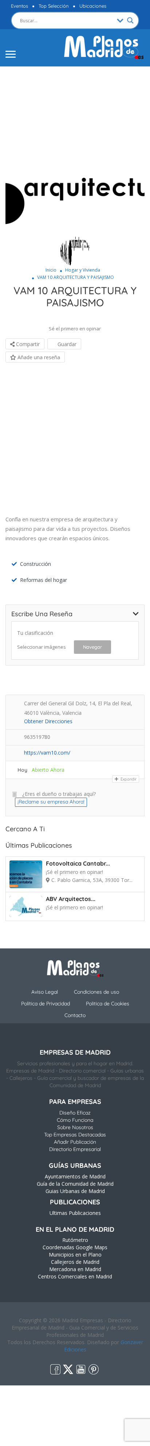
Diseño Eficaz (75, 1112)
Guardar (66, 344)
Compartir (27, 344)
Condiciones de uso (96, 992)
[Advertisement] (75, 118)
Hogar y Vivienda (82, 270)
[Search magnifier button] (130, 20)
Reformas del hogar (43, 579)
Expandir (128, 779)
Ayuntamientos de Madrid (75, 1176)
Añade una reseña (38, 357)
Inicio (51, 270)
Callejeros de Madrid (75, 1261)
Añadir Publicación (75, 1142)
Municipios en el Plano (75, 1254)
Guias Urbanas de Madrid (75, 1191)
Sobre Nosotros (75, 1127)
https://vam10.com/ (47, 752)
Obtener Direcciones (48, 721)
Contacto (75, 1015)
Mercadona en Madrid (75, 1269)
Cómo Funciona (75, 1120)
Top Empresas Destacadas (75, 1134)
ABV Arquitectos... (70, 898)
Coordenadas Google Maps (75, 1247)
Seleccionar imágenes (41, 647)
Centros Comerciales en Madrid (75, 1276)
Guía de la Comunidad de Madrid (75, 1183)
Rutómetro (75, 1239)
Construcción (35, 563)
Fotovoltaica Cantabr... (78, 863)
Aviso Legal (44, 992)
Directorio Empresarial (75, 1149)
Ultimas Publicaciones (75, 1212)
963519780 (37, 736)
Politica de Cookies (107, 1003)
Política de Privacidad (45, 1003)
